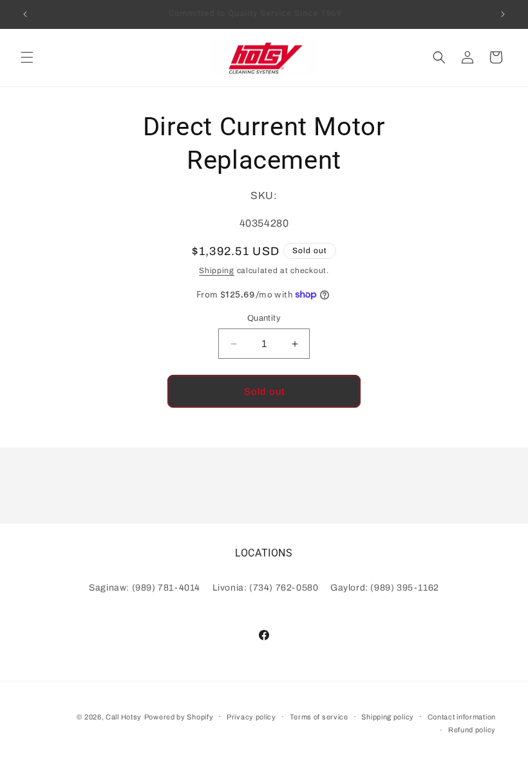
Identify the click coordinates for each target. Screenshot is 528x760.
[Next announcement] (503, 14)
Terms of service (319, 717)
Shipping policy (387, 717)
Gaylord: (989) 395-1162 (384, 588)
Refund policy (472, 730)
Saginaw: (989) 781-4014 (144, 588)
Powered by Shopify (179, 717)
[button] (27, 57)
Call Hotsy (124, 717)
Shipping (216, 270)
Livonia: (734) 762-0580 (265, 588)
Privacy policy (251, 717)
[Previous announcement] (25, 14)
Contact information (462, 717)
